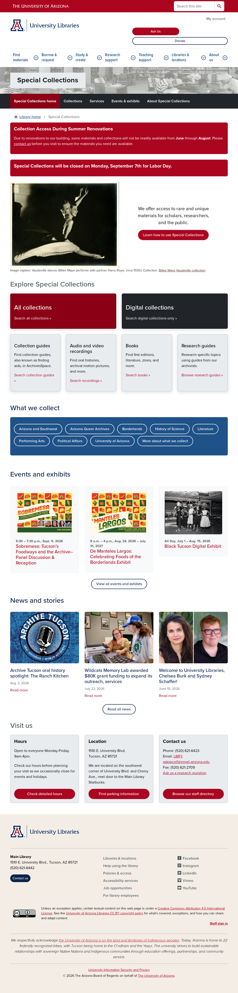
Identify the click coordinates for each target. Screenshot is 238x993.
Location (97, 741)
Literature (205, 429)
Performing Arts (32, 441)
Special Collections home (35, 101)
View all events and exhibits (119, 584)
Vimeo (188, 880)
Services (97, 101)
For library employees (121, 895)
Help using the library (120, 866)
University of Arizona (112, 441)
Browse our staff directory (193, 794)
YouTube (190, 888)
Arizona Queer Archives (89, 429)
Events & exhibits (126, 101)
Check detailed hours (44, 794)
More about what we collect (165, 441)
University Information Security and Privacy (119, 970)
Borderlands (132, 429)
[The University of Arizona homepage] (40, 6)
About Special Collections (168, 101)
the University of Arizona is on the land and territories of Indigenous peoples (119, 940)
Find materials (20, 57)
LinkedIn (190, 873)
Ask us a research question (184, 773)
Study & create (82, 57)
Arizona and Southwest (38, 429)
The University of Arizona (156, 976)
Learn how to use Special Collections (173, 235)
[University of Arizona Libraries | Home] (44, 25)
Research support (112, 57)
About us (214, 57)
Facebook (191, 858)
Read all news (119, 709)
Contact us (174, 741)
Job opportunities (117, 888)
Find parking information (119, 794)
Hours (20, 741)
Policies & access (117, 873)
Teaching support (146, 57)
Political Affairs (70, 441)
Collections (73, 101)
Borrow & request (49, 57)
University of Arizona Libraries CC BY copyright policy (104, 913)
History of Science (170, 429)
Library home (30, 117)
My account (215, 18)
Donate (180, 41)
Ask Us (156, 31)
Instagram (191, 866)
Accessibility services (120, 880)
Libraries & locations (180, 57)
